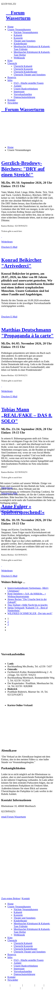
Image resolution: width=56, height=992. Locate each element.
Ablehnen (17, 508)
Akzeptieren (6, 508)
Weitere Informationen (11, 511)
